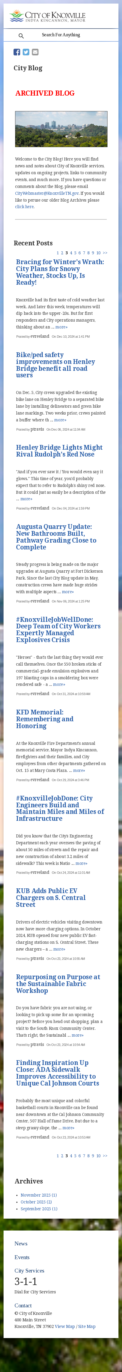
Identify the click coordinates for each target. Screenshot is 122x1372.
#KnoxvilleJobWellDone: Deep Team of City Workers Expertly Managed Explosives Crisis (58, 630)
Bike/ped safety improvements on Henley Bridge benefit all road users (55, 365)
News (21, 1243)
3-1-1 (26, 1281)
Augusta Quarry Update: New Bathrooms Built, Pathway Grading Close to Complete (56, 537)
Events (22, 1257)
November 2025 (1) (39, 1195)
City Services (29, 1270)
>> (105, 252)
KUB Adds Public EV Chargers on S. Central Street (51, 898)
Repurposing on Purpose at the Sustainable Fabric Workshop (58, 984)
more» (61, 327)
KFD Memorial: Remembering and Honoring (44, 719)
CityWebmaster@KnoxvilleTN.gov (46, 193)
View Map (65, 1326)
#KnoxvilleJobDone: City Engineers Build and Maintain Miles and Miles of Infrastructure (60, 809)
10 (98, 252)
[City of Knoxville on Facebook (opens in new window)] (104, 1317)
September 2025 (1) (39, 1208)
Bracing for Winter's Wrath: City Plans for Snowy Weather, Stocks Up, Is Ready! (60, 272)
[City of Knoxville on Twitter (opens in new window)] (104, 1324)
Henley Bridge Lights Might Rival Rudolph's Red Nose (59, 451)
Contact (23, 1305)
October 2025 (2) (36, 1202)
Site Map (87, 1326)
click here (24, 206)
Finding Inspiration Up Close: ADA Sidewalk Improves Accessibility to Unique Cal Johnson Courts (57, 1073)
